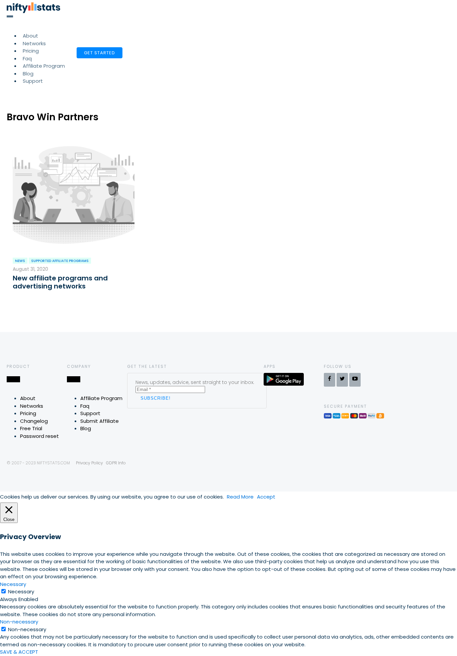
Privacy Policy (89, 463)
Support (33, 80)
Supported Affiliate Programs (60, 260)
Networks (31, 405)
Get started (99, 53)
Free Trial (31, 428)
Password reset (39, 436)
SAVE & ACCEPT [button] (19, 651)
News (20, 260)
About (27, 398)
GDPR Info (116, 463)
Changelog (34, 420)
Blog (85, 428)
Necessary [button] (13, 584)
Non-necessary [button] (19, 621)
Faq (84, 405)
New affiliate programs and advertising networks (60, 282)
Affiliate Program (44, 65)
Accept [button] (266, 496)
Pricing (28, 413)
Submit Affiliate (99, 420)
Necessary (21, 591)
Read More (240, 496)
